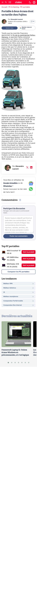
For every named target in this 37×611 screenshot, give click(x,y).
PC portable (25, 7)
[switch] (30, 2)
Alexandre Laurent (17, 19)
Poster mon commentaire (18, 236)
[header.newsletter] (10, 2)
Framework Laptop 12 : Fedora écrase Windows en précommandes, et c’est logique (15, 352)
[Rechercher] (6, 2)
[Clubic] (18, 2)
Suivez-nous (9, 28)
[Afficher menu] (3, 2)
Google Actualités (10, 183)
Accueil (4, 7)
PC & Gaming (14, 7)
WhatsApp (7, 186)
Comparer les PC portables (18, 272)
